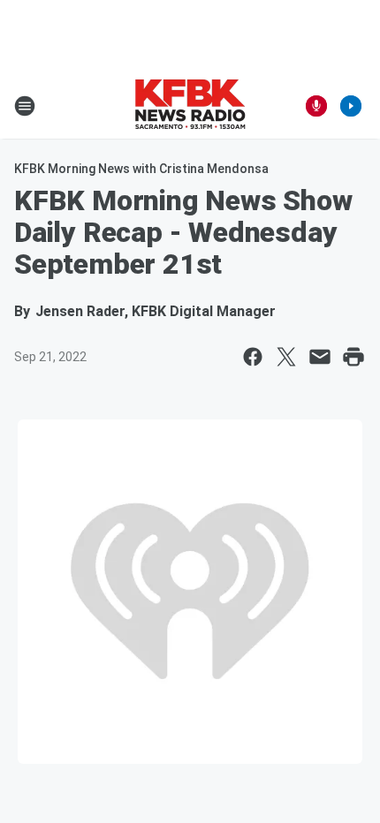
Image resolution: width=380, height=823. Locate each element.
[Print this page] (353, 356)
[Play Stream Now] (350, 106)
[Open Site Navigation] (24, 106)
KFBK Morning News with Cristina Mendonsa (141, 169)
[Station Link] (190, 106)
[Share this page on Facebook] (252, 356)
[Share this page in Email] (320, 356)
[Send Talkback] (316, 106)
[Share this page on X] (286, 356)
